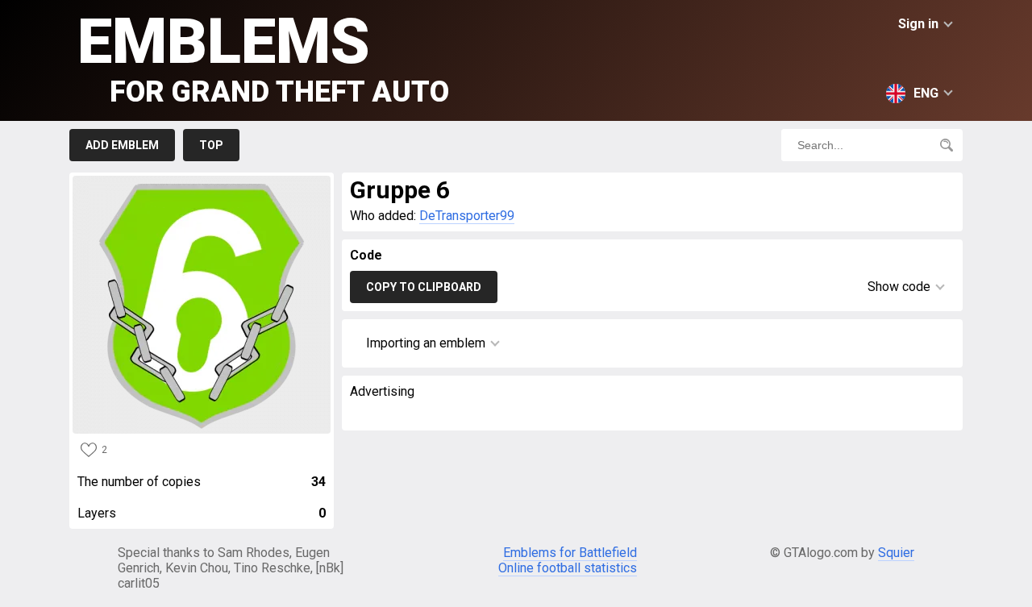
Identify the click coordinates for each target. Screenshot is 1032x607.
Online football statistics (567, 568)
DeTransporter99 (466, 215)
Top (211, 145)
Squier (896, 552)
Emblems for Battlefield (570, 552)
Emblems (263, 57)
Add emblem (122, 145)
